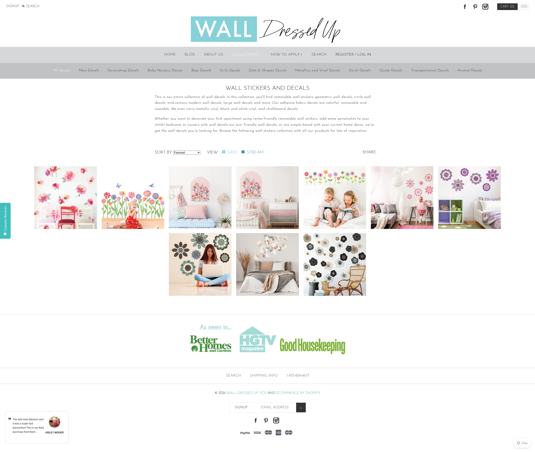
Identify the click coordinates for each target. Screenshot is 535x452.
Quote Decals (390, 70)
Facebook (464, 6)
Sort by (163, 152)
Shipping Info (264, 376)
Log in (364, 55)
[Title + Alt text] (92, 359)
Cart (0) (507, 6)
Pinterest (475, 6)
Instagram (485, 6)
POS (263, 393)
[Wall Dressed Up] (267, 17)
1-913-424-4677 (298, 376)
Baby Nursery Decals (165, 70)
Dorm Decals (360, 70)
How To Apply (287, 55)
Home (170, 55)
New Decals (89, 70)
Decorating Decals (123, 70)
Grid (232, 152)
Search (319, 55)
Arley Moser (54, 432)
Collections (247, 55)
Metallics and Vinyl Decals (317, 70)
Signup (12, 6)
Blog (190, 55)
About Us (213, 55)
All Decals (61, 70)
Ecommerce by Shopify (298, 393)
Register (344, 55)
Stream (255, 152)
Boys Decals (201, 70)
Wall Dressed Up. (243, 393)
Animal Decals (469, 70)
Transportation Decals (430, 70)
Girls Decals (230, 70)
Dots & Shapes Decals (267, 70)
